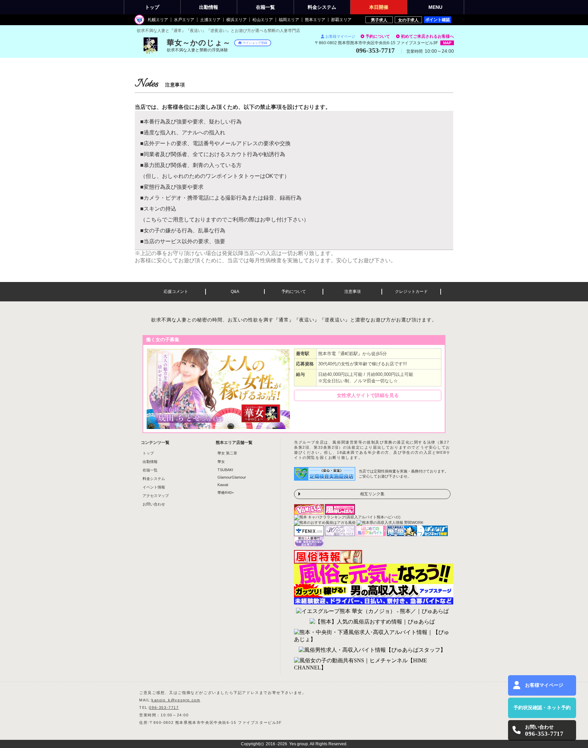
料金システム (154, 479)
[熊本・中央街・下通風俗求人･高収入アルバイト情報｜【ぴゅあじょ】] (372, 636)
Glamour (231, 477)
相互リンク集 (372, 494)
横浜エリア (236, 20)
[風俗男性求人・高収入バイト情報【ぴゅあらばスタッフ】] (372, 650)
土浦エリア (210, 20)
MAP (447, 43)
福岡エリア (289, 20)
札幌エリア (158, 20)
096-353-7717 (164, 707)
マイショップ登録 (255, 43)
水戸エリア (184, 20)
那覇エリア (341, 20)
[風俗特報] (328, 562)
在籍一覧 (150, 470)
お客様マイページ (340, 36)
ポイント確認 (437, 19)
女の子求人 (408, 20)
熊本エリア (315, 20)
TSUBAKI (225, 470)
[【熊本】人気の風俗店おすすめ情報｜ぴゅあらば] (372, 622)
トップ (152, 7)
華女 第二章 (227, 453)
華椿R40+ (225, 493)
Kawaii (222, 485)
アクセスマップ (156, 496)
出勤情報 (150, 462)
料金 (322, 7)
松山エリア (262, 20)
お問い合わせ (154, 504)
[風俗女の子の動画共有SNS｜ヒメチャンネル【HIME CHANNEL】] (372, 664)
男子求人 (379, 20)
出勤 (208, 7)
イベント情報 (154, 487)
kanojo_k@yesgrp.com (175, 700)
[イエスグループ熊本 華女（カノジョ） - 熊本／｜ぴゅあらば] (372, 611)
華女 (221, 462)
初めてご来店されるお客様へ (427, 36)
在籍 (265, 7)
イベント (378, 7)
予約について (377, 36)
